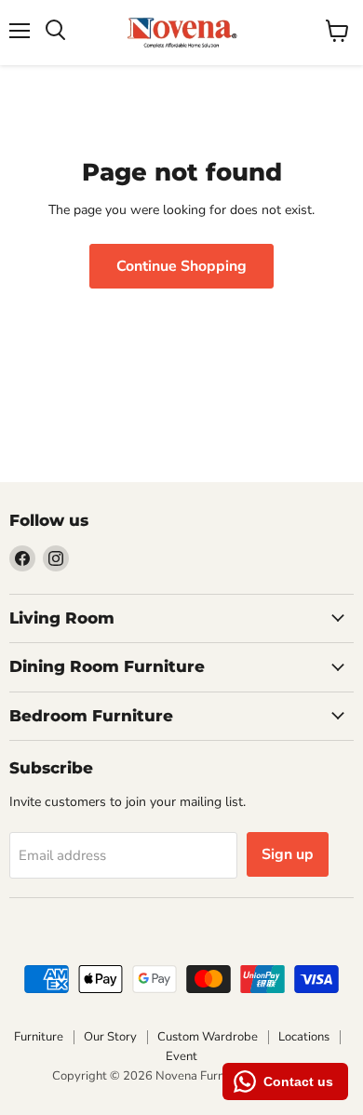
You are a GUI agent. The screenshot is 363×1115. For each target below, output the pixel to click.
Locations (303, 1036)
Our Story (110, 1036)
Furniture (38, 1036)
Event (181, 1056)
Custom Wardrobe (207, 1036)
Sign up (288, 854)
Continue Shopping (181, 266)
